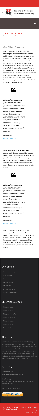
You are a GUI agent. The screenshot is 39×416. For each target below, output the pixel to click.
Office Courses (8, 282)
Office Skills (7, 286)
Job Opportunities (9, 289)
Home (5, 36)
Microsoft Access (8, 321)
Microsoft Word (8, 307)
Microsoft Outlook (9, 317)
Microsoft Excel (8, 310)
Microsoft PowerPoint (10, 314)
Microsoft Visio (8, 328)
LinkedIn (33, 412)
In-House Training (9, 272)
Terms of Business (30, 408)
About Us (24, 407)
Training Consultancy (9, 292)
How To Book (7, 275)
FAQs (29, 407)
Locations (6, 279)
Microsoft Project (8, 324)
